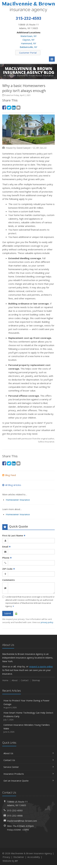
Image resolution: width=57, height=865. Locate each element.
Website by (10, 860)
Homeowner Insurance (18, 499)
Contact (25, 680)
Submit (7, 613)
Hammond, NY (28, 43)
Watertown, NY (29, 36)
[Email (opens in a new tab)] (18, 107)
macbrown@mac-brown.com (22, 820)
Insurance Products (13, 773)
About (15, 680)
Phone (7, 557)
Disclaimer (18, 856)
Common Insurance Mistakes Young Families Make (26, 728)
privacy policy (47, 622)
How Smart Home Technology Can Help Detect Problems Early (28, 716)
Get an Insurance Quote (16, 780)
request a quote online (41, 666)
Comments (8, 579)
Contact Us (9, 760)
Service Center (11, 766)
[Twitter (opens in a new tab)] (9, 107)
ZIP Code (8, 568)
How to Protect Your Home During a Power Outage (26, 704)
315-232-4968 (15, 815)
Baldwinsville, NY (28, 47)
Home (5, 680)
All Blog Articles (13, 484)
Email (6, 546)
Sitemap (36, 680)
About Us (8, 753)
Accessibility (33, 856)
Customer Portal (27, 52)
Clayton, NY (28, 39)
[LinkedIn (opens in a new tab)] (14, 107)
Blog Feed (10, 475)
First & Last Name (14, 535)
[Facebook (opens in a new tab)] (4, 107)
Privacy (6, 856)
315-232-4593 (15, 810)
